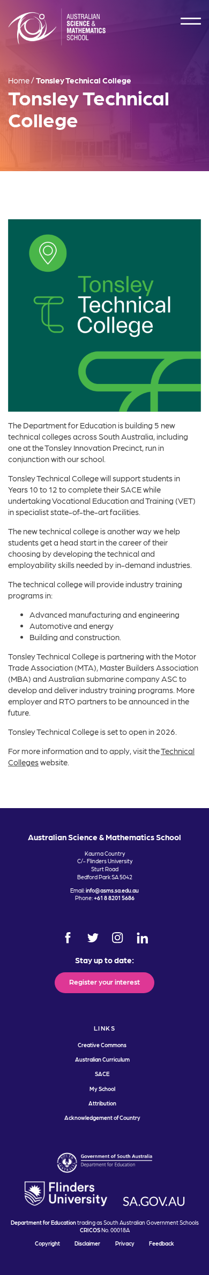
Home (18, 80)
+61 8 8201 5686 (114, 897)
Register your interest (104, 981)
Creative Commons (102, 1044)
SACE (102, 1073)
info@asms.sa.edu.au (112, 890)
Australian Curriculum (102, 1059)
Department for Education (43, 1222)
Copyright (47, 1243)
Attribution (102, 1103)
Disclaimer (87, 1243)
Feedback (161, 1243)
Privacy (125, 1243)
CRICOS (90, 1229)
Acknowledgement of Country (102, 1117)
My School (102, 1088)
